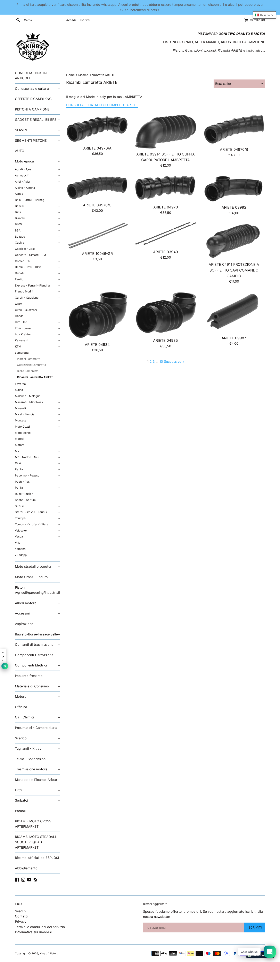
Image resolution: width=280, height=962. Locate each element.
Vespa (37, 536)
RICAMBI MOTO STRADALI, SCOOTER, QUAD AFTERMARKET (36, 842)
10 (161, 361)
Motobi (37, 438)
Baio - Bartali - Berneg (37, 199)
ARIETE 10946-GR (97, 253)
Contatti (21, 916)
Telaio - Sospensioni (37, 759)
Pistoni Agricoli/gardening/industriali (37, 590)
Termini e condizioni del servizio (40, 927)
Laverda (37, 383)
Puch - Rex (37, 481)
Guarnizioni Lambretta (31, 364)
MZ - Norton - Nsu (37, 457)
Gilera (37, 303)
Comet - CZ (37, 261)
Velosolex (37, 530)
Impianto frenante (37, 676)
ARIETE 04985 (165, 340)
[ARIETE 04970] (165, 188)
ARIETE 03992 (234, 207)
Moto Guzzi (37, 426)
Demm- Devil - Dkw (37, 267)
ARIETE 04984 (97, 344)
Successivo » (174, 361)
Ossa (37, 463)
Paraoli (37, 811)
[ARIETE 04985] (165, 313)
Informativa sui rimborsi (33, 932)
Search (20, 911)
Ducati (37, 273)
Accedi (71, 20)
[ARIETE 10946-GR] (97, 235)
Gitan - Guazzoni (37, 310)
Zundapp (37, 555)
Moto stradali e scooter (37, 566)
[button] (264, 15)
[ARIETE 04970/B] (234, 129)
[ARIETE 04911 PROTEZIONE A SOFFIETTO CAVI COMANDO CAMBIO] (234, 240)
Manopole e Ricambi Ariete (37, 780)
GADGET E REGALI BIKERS (37, 119)
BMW (37, 224)
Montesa (37, 420)
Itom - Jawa (37, 328)
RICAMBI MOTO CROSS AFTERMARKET (33, 824)
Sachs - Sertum (37, 500)
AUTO (37, 151)
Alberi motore (37, 603)
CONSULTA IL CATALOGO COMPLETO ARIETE (102, 105)
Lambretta (37, 352)
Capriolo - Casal (37, 248)
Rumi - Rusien (37, 493)
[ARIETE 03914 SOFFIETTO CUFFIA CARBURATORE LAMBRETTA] (165, 131)
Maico (37, 389)
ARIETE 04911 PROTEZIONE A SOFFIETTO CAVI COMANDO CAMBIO (234, 270)
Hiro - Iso (37, 322)
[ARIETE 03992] (234, 188)
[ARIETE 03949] (165, 234)
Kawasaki (37, 340)
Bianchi (37, 218)
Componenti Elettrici (37, 665)
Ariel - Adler (37, 181)
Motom (37, 444)
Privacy (20, 921)
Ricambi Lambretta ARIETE (35, 377)
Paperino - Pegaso (37, 475)
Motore (37, 696)
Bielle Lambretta (28, 371)
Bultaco (37, 236)
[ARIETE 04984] (97, 315)
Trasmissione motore (37, 769)
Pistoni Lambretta (28, 358)
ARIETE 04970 (165, 207)
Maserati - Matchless (37, 402)
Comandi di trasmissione (37, 644)
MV (37, 451)
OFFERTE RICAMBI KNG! (37, 99)
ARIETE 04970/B (234, 149)
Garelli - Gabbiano (37, 297)
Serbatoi (37, 800)
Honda (37, 316)
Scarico (37, 738)
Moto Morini (37, 432)
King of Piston (48, 953)
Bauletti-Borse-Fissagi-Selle (37, 634)
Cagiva (37, 242)
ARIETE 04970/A (97, 148)
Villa (37, 542)
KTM (37, 346)
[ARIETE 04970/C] (97, 187)
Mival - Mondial (37, 414)
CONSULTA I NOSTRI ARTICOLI (31, 75)
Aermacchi (37, 175)
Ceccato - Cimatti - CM (37, 255)
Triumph (37, 518)
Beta (37, 212)
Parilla (37, 469)
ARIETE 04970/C (97, 205)
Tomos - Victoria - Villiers (37, 524)
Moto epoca (37, 161)
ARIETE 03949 (165, 252)
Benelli (37, 206)
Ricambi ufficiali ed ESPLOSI (37, 858)
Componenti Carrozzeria (37, 655)
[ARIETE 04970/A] (97, 128)
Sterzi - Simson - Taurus (37, 512)
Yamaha (37, 548)
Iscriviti (85, 20)
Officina (37, 707)
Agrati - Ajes (37, 169)
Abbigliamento (26, 868)
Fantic (37, 279)
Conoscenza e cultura (37, 88)
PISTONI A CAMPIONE (32, 109)
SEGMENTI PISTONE (37, 140)
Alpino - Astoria (37, 187)
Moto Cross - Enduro (37, 577)
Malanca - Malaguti (37, 396)
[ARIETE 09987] (234, 311)
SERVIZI (37, 130)
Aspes (37, 193)
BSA (37, 230)
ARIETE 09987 (234, 338)
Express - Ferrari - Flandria (37, 285)
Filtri (37, 790)
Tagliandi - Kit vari (37, 748)
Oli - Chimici (37, 717)
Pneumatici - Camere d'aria (37, 728)
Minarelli (37, 408)
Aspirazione (37, 624)
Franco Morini (37, 291)
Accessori (37, 613)
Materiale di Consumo (37, 686)
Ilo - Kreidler (37, 334)
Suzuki (37, 506)
